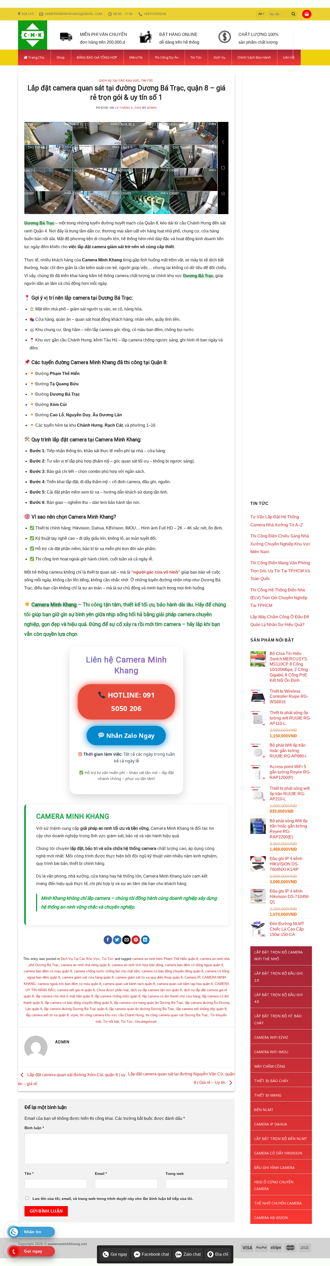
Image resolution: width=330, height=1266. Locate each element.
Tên (29, 1173)
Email (101, 1173)
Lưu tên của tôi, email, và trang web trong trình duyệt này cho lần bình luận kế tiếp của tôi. (112, 1199)
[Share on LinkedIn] (145, 939)
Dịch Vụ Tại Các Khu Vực (119, 80)
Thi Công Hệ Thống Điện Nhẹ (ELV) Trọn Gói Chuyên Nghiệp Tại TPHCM (278, 598)
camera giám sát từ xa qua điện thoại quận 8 (149, 977)
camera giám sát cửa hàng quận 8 (87, 977)
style (74, 1015)
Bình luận (34, 1128)
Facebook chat (155, 1254)
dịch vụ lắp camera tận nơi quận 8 (156, 990)
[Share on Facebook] (108, 939)
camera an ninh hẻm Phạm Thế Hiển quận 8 (165, 959)
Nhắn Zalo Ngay (130, 735)
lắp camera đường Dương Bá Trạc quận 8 (75, 1009)
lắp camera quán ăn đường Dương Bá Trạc (141, 1009)
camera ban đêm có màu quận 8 (48, 971)
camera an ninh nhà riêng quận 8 (85, 965)
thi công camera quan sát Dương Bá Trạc (177, 1015)
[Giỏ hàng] (306, 14)
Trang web (175, 1173)
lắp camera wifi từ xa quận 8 (47, 1015)
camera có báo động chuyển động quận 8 (172, 971)
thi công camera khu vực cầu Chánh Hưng (112, 1015)
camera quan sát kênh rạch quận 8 (129, 984)
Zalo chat (192, 1254)
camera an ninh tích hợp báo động (137, 965)
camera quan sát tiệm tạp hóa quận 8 (185, 984)
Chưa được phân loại (113, 990)
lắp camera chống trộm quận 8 (117, 996)
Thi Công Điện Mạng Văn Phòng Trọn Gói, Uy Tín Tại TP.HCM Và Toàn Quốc (280, 571)
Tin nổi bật (111, 1021)
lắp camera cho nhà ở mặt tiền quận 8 (64, 996)
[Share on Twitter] (117, 939)
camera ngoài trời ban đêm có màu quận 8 (69, 984)
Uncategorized (145, 1021)
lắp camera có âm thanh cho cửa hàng (171, 996)
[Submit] (293, 14)
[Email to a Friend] (126, 939)
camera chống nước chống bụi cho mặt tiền (106, 971)
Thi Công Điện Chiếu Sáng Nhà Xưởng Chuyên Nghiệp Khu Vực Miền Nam (280, 544)
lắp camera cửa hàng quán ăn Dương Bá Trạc (148, 1003)
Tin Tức (147, 80)
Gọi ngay (119, 1254)
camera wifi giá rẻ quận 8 (76, 990)
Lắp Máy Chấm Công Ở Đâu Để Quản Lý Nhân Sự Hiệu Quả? (279, 620)
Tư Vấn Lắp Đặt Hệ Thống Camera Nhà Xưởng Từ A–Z (276, 521)
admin (152, 107)
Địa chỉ (221, 1254)
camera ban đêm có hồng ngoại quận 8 (194, 965)
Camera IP (192, 977)
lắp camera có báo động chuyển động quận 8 (78, 1003)
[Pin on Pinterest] (135, 939)
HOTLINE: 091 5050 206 (130, 701)
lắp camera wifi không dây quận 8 (201, 1009)
